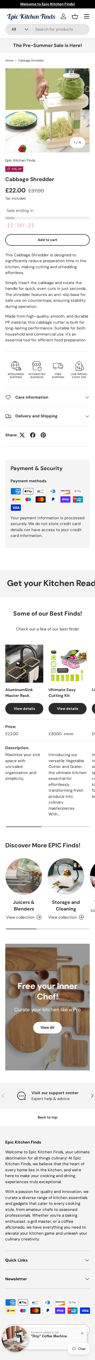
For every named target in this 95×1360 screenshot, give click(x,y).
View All (47, 1027)
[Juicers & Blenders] (24, 876)
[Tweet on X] (22, 435)
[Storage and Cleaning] (66, 876)
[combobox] (47, 29)
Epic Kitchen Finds (20, 160)
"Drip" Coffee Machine (49, 1336)
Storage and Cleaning (66, 905)
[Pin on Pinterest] (43, 435)
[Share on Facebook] (32, 435)
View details (24, 708)
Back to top (48, 1117)
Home (9, 60)
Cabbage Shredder (31, 60)
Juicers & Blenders (24, 905)
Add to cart (47, 240)
